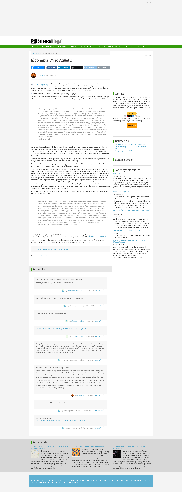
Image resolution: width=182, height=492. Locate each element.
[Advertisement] (91, 18)
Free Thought (138, 46)
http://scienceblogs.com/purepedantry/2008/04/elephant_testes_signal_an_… (62, 329)
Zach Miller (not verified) (76, 291)
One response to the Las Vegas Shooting (127, 230)
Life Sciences (36, 46)
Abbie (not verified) (77, 321)
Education (87, 46)
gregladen (36, 53)
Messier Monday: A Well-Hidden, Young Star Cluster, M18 (129, 447)
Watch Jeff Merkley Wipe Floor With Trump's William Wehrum (129, 241)
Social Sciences (75, 46)
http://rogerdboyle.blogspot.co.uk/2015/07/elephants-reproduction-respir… (61, 420)
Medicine (102, 46)
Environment (62, 46)
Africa (39, 249)
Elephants (46, 249)
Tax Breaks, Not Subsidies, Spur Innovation (130, 145)
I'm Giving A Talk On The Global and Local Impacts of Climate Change (49, 447)
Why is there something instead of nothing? (88, 446)
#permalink (99, 291)
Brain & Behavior (114, 46)
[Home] (51, 41)
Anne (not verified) (78, 336)
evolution (54, 249)
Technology (127, 46)
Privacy (64, 480)
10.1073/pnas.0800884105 (97, 237)
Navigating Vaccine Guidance (125, 151)
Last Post (116, 173)
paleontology (63, 249)
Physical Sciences (49, 46)
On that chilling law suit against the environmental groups (131, 211)
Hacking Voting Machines (122, 192)
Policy (95, 46)
